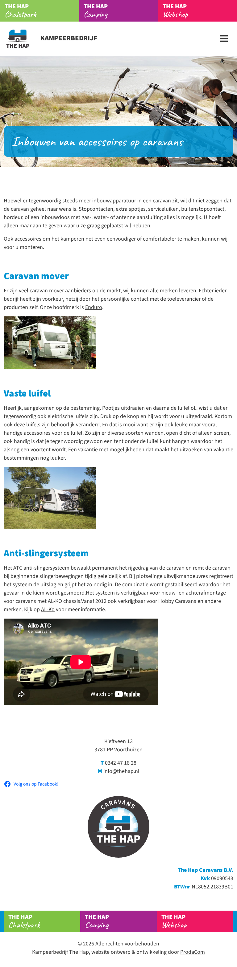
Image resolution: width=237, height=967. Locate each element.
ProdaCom (192, 952)
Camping (96, 10)
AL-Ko (48, 609)
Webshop (175, 10)
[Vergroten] (88, 324)
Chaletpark (20, 10)
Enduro (93, 307)
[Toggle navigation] (224, 38)
